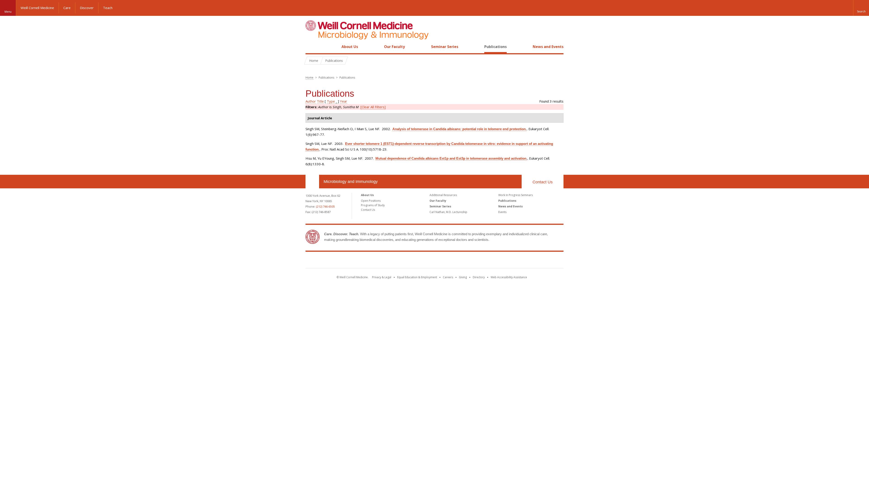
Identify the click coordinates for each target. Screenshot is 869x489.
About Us (349, 46)
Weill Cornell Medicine (37, 7)
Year (343, 101)
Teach (107, 7)
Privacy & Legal (381, 277)
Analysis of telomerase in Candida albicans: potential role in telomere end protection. (459, 129)
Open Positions (371, 201)
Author (311, 101)
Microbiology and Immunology (351, 181)
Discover (87, 7)
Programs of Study (373, 205)
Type (331, 101)
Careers (448, 277)
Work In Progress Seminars (515, 195)
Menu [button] (8, 12)
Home (310, 46)
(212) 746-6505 (325, 206)
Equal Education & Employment (417, 277)
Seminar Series (444, 46)
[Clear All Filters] (373, 107)
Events (502, 212)
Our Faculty (394, 46)
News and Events (548, 46)
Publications (495, 46)
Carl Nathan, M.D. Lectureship (448, 212)
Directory (479, 277)
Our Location (312, 181)
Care (67, 7)
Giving (463, 277)
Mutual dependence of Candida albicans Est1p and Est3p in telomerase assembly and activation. (451, 158)
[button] (861, 8)
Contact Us (542, 182)
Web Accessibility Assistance (509, 277)
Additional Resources (443, 195)
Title (320, 101)
